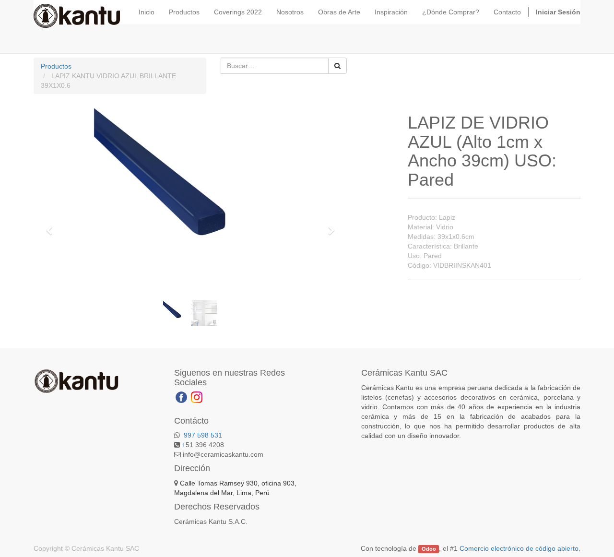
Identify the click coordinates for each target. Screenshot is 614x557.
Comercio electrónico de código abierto (519, 548)
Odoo (429, 549)
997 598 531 (202, 435)
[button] (52, 226)
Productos (56, 66)
